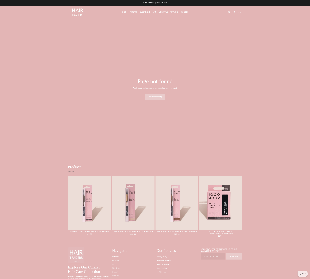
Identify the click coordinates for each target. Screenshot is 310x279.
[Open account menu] (234, 12)
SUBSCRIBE (234, 256)
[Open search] (229, 12)
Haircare (115, 257)
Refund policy (161, 268)
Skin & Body (116, 268)
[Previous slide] (71, 203)
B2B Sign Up (161, 272)
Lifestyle (115, 272)
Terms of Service (162, 264)
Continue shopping (155, 97)
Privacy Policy (161, 257)
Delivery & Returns (163, 260)
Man (114, 264)
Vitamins (115, 276)
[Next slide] (107, 203)
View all (71, 171)
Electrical (115, 260)
